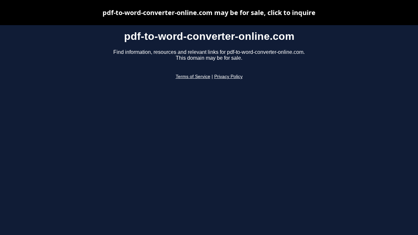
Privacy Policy (228, 76)
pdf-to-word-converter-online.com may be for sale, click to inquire (209, 12)
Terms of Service (193, 76)
